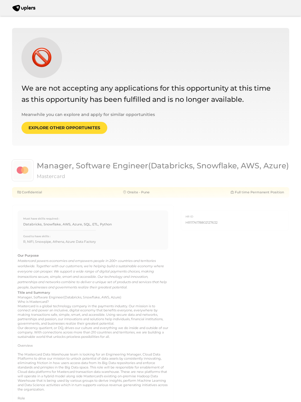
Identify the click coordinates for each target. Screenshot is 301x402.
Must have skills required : (41, 218)
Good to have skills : (36, 236)
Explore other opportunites (64, 127)
